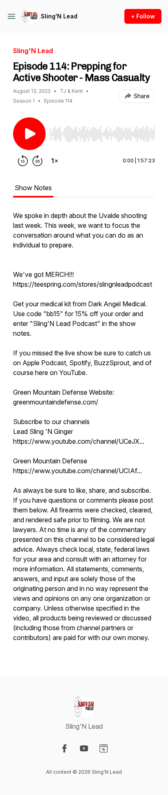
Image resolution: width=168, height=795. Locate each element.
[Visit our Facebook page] (64, 748)
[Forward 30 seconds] (37, 160)
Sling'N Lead (59, 16)
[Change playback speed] (54, 160)
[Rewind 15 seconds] (23, 160)
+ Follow (143, 16)
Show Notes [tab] (33, 188)
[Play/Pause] (29, 133)
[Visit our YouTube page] (84, 748)
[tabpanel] (84, 431)
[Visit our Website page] (103, 748)
